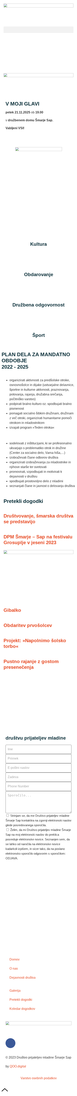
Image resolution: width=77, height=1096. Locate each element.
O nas (13, 968)
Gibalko (12, 610)
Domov (14, 959)
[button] (38, 29)
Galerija (15, 990)
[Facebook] (10, 1043)
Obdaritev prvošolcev (28, 625)
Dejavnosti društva (22, 977)
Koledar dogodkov (22, 1008)
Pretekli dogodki (20, 999)
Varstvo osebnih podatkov (39, 1078)
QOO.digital (18, 1066)
